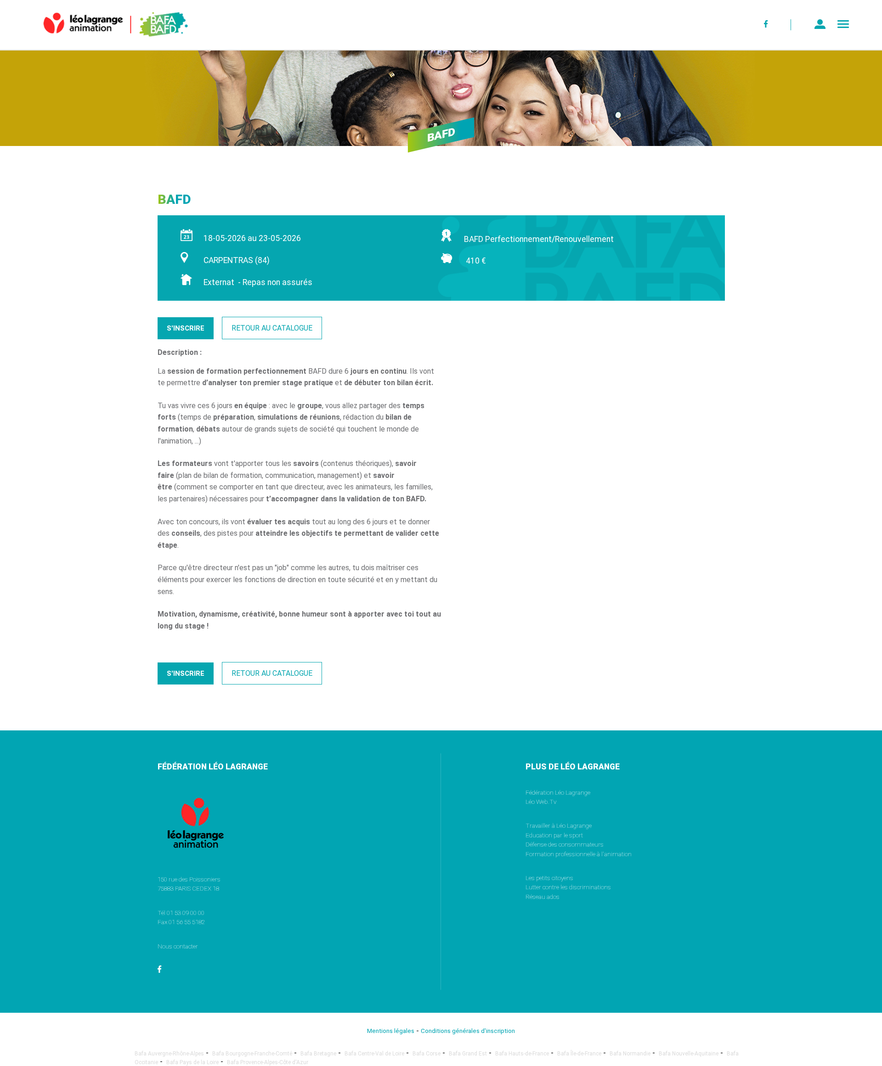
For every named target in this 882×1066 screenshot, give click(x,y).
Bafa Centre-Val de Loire (374, 1053)
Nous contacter (178, 946)
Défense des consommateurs (565, 844)
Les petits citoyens (549, 877)
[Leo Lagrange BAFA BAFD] (100, 43)
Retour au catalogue (272, 328)
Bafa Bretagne (318, 1053)
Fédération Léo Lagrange (558, 792)
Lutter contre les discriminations (568, 887)
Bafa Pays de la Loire (192, 1062)
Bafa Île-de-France (579, 1053)
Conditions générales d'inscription (468, 1030)
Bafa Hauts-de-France (522, 1053)
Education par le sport (554, 835)
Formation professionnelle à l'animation (579, 854)
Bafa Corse (427, 1053)
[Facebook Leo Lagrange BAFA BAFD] (766, 24)
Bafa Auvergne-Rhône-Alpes (169, 1053)
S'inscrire (185, 328)
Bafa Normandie (630, 1053)
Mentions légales (390, 1030)
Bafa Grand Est (468, 1053)
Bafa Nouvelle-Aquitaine (688, 1053)
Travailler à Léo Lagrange (559, 825)
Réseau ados (543, 896)
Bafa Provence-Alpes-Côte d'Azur (267, 1062)
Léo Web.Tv (541, 801)
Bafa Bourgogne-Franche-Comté (252, 1053)
